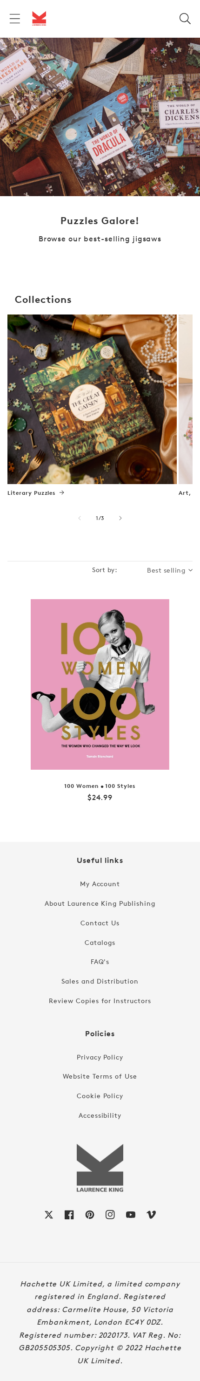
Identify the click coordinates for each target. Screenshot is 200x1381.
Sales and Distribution (99, 981)
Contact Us (100, 923)
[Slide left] (79, 518)
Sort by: (104, 570)
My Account (100, 884)
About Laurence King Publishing (100, 903)
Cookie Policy (100, 1096)
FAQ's (100, 961)
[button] (14, 18)
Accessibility (100, 1115)
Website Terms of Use (100, 1076)
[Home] (39, 18)
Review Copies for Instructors (100, 1001)
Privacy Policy (100, 1057)
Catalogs (100, 942)
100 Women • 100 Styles (100, 786)
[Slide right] (120, 518)
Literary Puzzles (31, 493)
